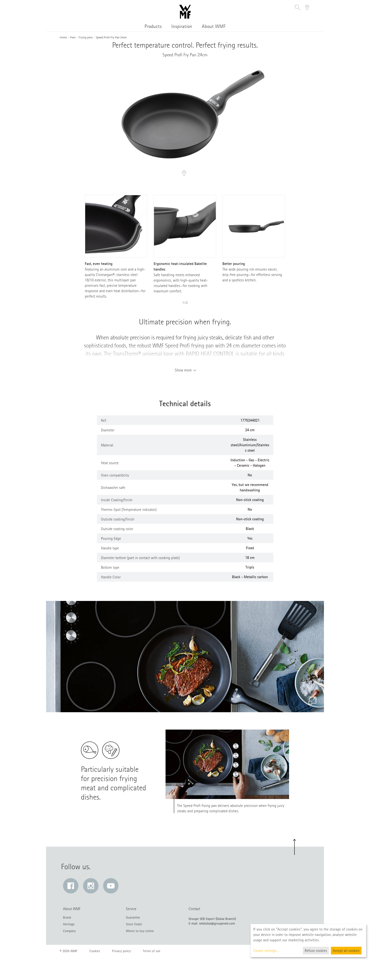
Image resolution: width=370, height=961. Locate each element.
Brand (67, 917)
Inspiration (181, 26)
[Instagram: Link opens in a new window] (90, 886)
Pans (73, 37)
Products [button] (153, 26)
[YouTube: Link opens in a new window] (111, 886)
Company (69, 931)
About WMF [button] (214, 26)
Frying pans (86, 37)
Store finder (134, 924)
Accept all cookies (346, 950)
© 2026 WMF (68, 951)
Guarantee (133, 917)
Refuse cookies (316, 950)
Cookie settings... (266, 951)
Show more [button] (183, 370)
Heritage (69, 924)
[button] (297, 8)
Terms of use (151, 951)
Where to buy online (140, 931)
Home (63, 37)
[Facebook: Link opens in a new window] (70, 886)
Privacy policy (121, 951)
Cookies (94, 951)
